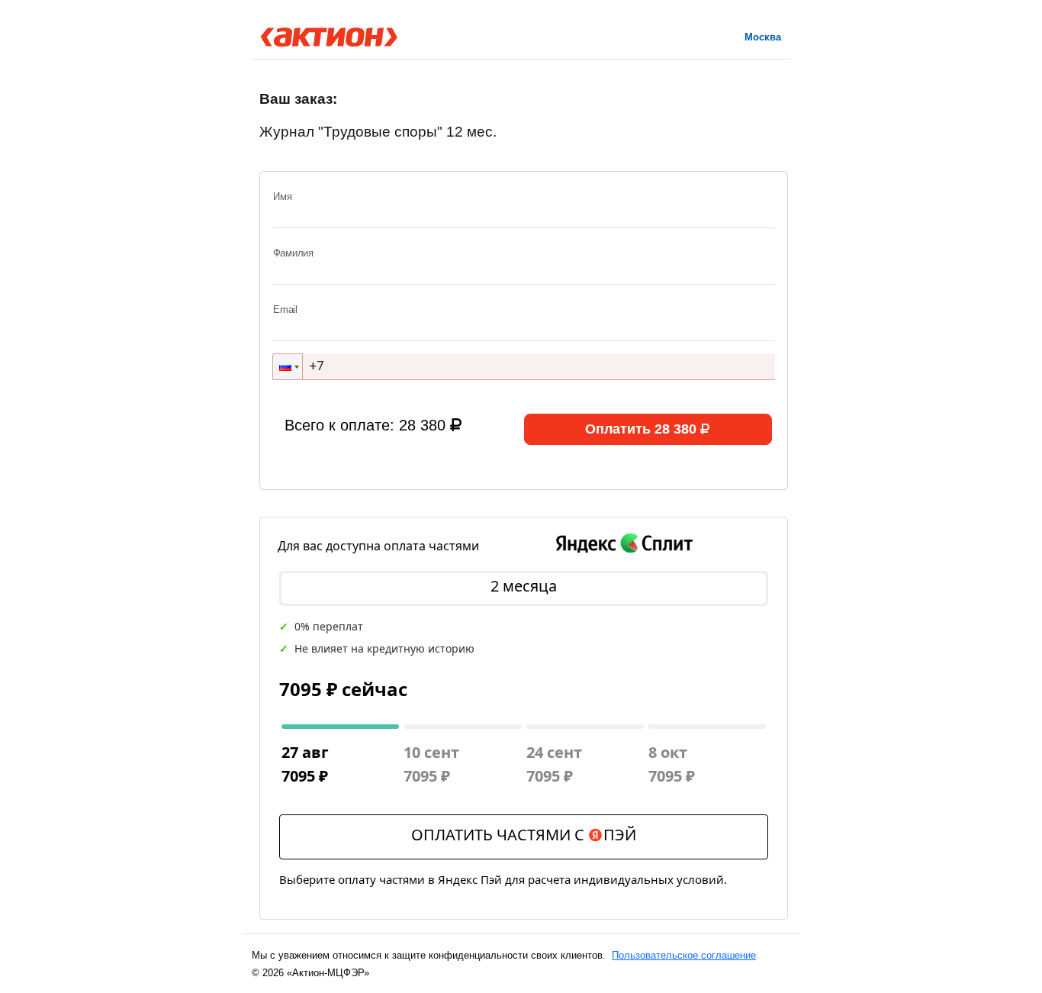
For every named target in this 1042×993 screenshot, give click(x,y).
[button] (287, 366)
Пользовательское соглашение (684, 955)
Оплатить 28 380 (640, 429)
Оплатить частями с (523, 834)
